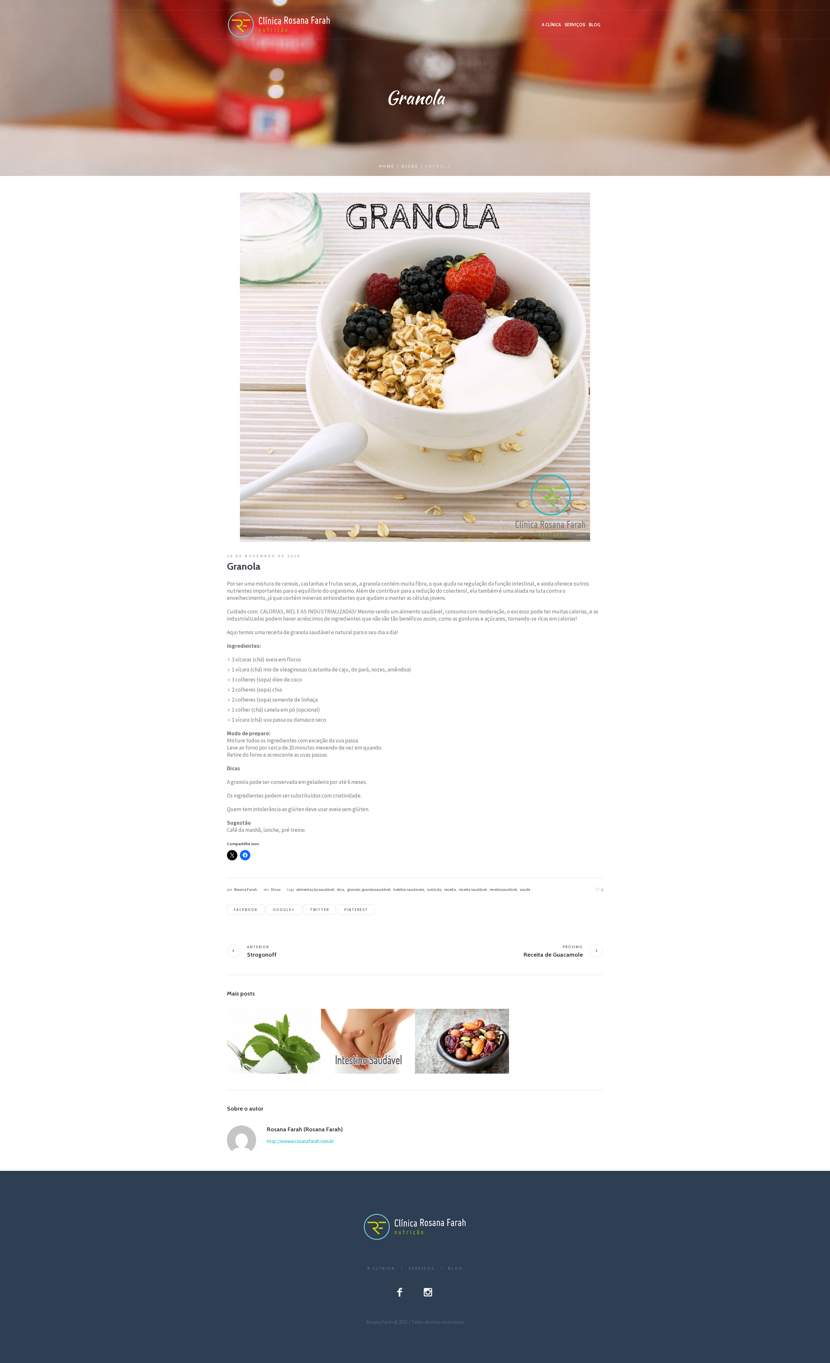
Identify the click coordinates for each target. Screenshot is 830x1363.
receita (450, 889)
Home (387, 166)
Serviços (422, 1268)
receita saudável (473, 889)
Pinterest (356, 909)
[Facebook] (399, 1292)
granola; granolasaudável (368, 889)
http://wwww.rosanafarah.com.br (300, 1141)
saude (525, 889)
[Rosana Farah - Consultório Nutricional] (415, 1227)
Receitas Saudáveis (286, 1053)
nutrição (434, 889)
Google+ (284, 909)
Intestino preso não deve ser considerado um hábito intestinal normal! (367, 1041)
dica (340, 889)
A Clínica (381, 1268)
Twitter (319, 909)
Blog (455, 1268)
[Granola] (415, 367)
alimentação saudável (315, 889)
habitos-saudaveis (408, 889)
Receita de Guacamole (553, 954)
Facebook (246, 909)
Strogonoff (262, 954)
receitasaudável (503, 889)
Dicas (410, 166)
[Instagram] (428, 1292)
